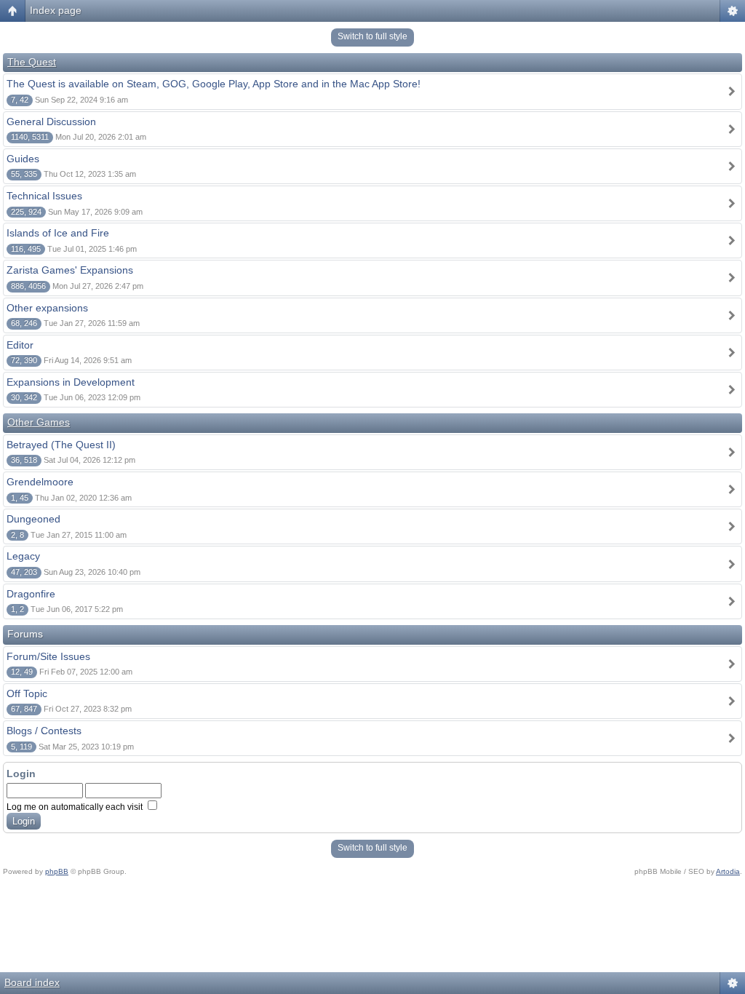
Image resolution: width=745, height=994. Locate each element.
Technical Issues (44, 196)
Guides (23, 158)
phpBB (56, 871)
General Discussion (51, 121)
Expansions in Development (71, 382)
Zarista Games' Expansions (70, 270)
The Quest (31, 62)
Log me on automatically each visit (76, 807)
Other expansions (47, 308)
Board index (32, 982)
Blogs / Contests (44, 730)
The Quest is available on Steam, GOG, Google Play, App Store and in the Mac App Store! (214, 84)
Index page (55, 10)
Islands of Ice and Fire (58, 233)
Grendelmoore (40, 482)
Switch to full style (372, 36)
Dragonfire (31, 594)
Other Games (38, 422)
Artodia (728, 871)
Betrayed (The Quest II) (61, 444)
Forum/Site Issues (48, 656)
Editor (20, 345)
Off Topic (27, 693)
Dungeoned (33, 519)
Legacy (23, 556)
